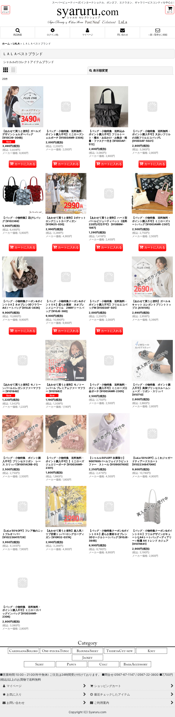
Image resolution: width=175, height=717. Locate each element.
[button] (5, 9)
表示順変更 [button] (100, 70)
